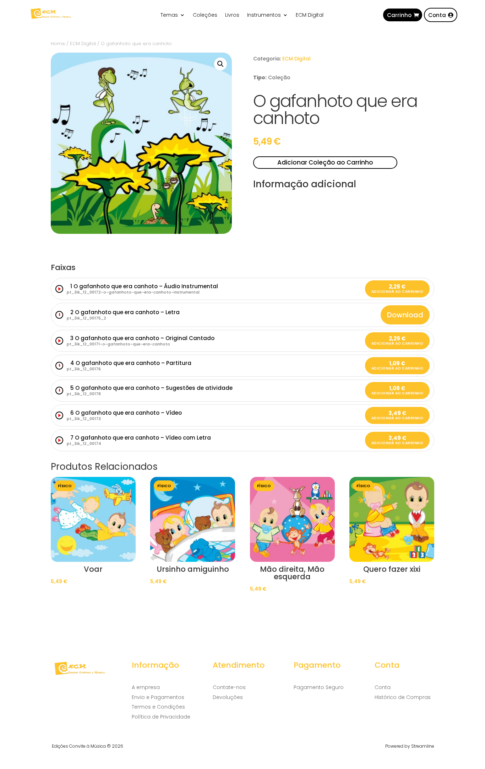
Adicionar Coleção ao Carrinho (325, 162)
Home (58, 43)
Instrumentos (264, 15)
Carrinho (399, 15)
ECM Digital (309, 15)
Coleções (205, 15)
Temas (169, 15)
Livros (232, 15)
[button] (220, 64)
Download (405, 315)
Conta (437, 15)
